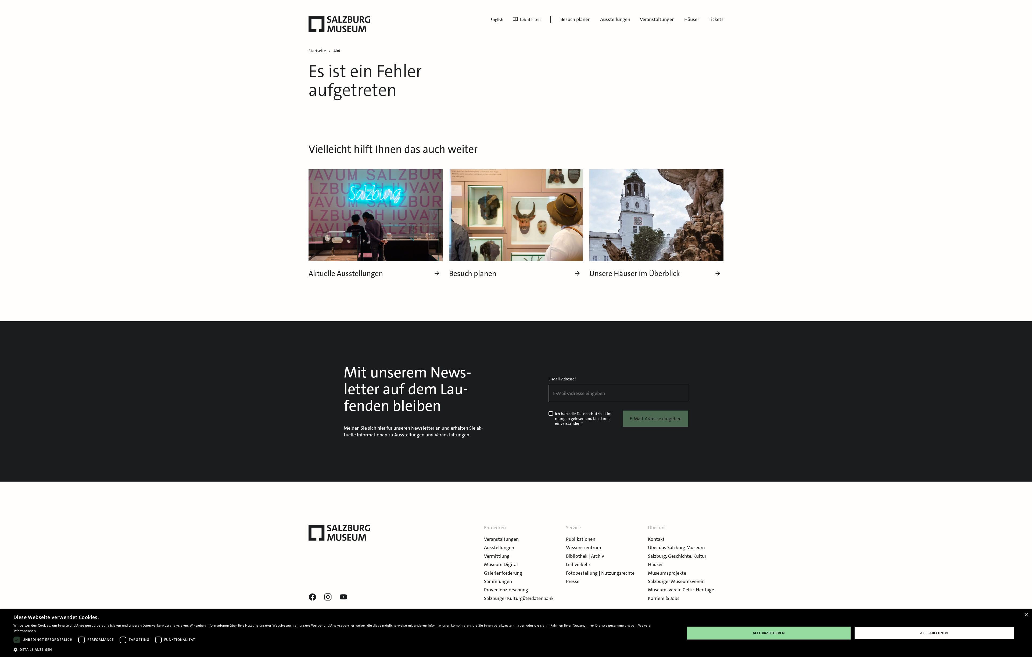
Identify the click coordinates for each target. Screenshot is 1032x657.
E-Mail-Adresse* (562, 379)
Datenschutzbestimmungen (584, 416)
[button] (339, 649)
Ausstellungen (615, 19)
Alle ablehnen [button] (934, 633)
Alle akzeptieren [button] (769, 633)
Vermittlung (497, 556)
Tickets (716, 19)
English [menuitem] (496, 19)
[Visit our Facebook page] (312, 597)
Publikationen (580, 539)
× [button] (1026, 615)
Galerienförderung (503, 573)
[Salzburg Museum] (339, 24)
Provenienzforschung (506, 590)
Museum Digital (501, 564)
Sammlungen (498, 581)
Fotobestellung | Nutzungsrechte (600, 573)
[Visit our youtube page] (343, 597)
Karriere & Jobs (663, 598)
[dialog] (516, 633)
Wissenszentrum (583, 547)
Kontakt (656, 539)
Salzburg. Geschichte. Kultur (677, 556)
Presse (572, 581)
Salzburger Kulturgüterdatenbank (519, 598)
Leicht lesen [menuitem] (530, 19)
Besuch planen (575, 19)
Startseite (317, 51)
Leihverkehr (578, 564)
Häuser (691, 19)
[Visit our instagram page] (328, 597)
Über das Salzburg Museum (676, 547)
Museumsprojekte (667, 573)
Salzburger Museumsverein (676, 581)
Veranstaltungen (657, 19)
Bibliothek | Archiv (585, 556)
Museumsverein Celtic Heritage (681, 590)
